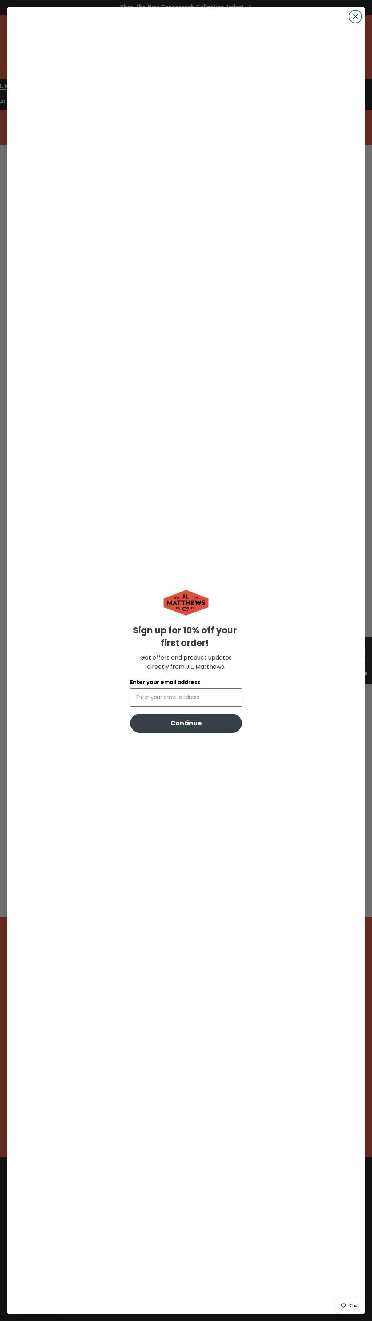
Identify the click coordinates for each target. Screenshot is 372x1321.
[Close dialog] (355, 16)
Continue (186, 723)
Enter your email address (165, 682)
